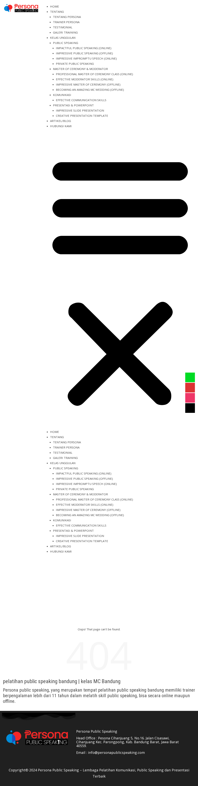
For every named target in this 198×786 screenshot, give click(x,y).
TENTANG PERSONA (67, 17)
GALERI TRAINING (65, 32)
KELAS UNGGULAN (62, 37)
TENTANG (57, 11)
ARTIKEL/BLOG (60, 121)
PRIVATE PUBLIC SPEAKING (75, 64)
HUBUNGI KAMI (61, 126)
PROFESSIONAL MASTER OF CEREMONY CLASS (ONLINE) (94, 74)
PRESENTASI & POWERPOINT (73, 105)
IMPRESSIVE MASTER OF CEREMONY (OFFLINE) (88, 84)
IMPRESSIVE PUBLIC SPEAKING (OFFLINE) (84, 53)
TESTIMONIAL (62, 27)
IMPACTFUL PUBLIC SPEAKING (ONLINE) (83, 48)
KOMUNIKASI (62, 95)
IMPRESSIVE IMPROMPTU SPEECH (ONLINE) (86, 58)
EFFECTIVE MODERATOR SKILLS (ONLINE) (84, 79)
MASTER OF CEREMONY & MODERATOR (80, 69)
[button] (120, 280)
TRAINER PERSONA (66, 22)
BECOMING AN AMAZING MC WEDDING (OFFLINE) (90, 90)
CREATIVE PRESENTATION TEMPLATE (82, 116)
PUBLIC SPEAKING (65, 43)
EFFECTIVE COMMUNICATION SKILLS (81, 100)
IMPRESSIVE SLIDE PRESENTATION (80, 110)
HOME (54, 6)
